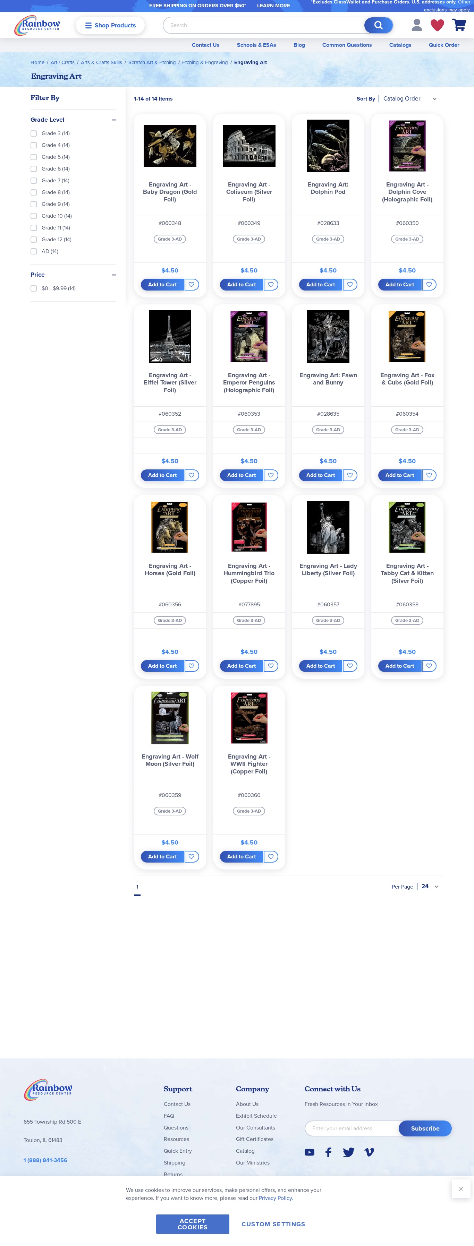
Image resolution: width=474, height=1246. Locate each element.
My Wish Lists (437, 25)
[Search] (378, 25)
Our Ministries (253, 1163)
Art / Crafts (63, 62)
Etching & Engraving (205, 62)
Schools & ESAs (256, 45)
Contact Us (206, 45)
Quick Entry (178, 1151)
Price (38, 274)
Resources (176, 1139)
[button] (417, 24)
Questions (176, 1128)
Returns (173, 1174)
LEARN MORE (273, 5)
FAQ (169, 1116)
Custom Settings (273, 1224)
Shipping (174, 1163)
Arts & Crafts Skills (101, 62)
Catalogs (400, 45)
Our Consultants (255, 1128)
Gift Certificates (254, 1139)
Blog (299, 45)
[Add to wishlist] (192, 285)
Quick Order (444, 45)
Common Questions (347, 45)
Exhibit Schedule (256, 1116)
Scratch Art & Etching (152, 62)
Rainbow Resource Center (48, 1092)
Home (37, 62)
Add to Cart (162, 284)
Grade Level (48, 119)
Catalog (245, 1151)
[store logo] (37, 25)
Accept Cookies (193, 1224)
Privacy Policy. (276, 1198)
